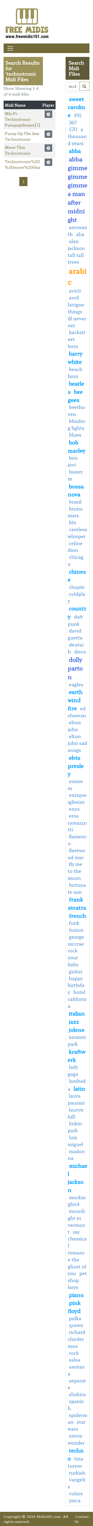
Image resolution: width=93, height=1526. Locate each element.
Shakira (77, 1394)
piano (76, 1294)
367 (73, 122)
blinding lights (76, 424)
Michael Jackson (77, 1177)
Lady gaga (73, 1070)
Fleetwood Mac (76, 854)
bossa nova (76, 490)
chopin (77, 587)
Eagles (76, 684)
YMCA (75, 1500)
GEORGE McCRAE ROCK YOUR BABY (76, 950)
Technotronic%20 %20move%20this (22, 164)
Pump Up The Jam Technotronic (22, 136)
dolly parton (75, 668)
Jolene (76, 1029)
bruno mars (75, 512)
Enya (74, 808)
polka (75, 1318)
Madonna (76, 1154)
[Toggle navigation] (10, 48)
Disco (80, 651)
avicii (75, 290)
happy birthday (76, 985)
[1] (84, 86)
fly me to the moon (75, 871)
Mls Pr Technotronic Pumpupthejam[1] (22, 119)
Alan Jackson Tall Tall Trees (76, 251)
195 (78, 115)
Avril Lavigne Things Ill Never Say (77, 311)
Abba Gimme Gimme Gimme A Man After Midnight (77, 189)
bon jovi (73, 461)
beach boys (75, 372)
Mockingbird (77, 1201)
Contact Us (81, 1519)
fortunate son (77, 888)
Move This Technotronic (18, 150)
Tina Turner (75, 1462)
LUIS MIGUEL (75, 1141)
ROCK (74, 1353)
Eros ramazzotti (77, 822)
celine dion (75, 546)
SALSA (74, 1359)
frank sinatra (77, 903)
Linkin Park (75, 1127)
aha (80, 234)
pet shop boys (77, 1280)
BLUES (75, 434)
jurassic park (77, 1040)
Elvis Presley (76, 765)
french (77, 915)
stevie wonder (76, 1439)
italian (77, 1013)
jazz (74, 1021)
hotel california (77, 999)
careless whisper (77, 533)
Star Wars (77, 1425)
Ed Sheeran (77, 712)
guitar (76, 971)
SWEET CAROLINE (76, 107)
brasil (75, 501)
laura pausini (76, 1099)
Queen (76, 1325)
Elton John (74, 726)
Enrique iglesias (77, 798)
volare (76, 1493)
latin (79, 1088)
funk (74, 922)
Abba (75, 150)
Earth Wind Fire (75, 699)
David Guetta (75, 634)
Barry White (75, 357)
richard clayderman (76, 1339)
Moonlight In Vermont (76, 1221)
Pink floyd (74, 1306)
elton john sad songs (77, 743)
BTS (72, 522)
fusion (76, 929)
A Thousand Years (77, 136)
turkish (77, 1472)
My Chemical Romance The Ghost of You (77, 1252)
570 (73, 129)
